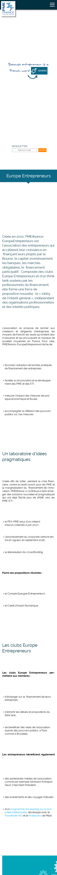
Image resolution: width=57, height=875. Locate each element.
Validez (42, 150)
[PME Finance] (8, 8)
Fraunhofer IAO (13, 815)
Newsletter (19, 146)
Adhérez (42, 70)
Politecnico (35, 815)
